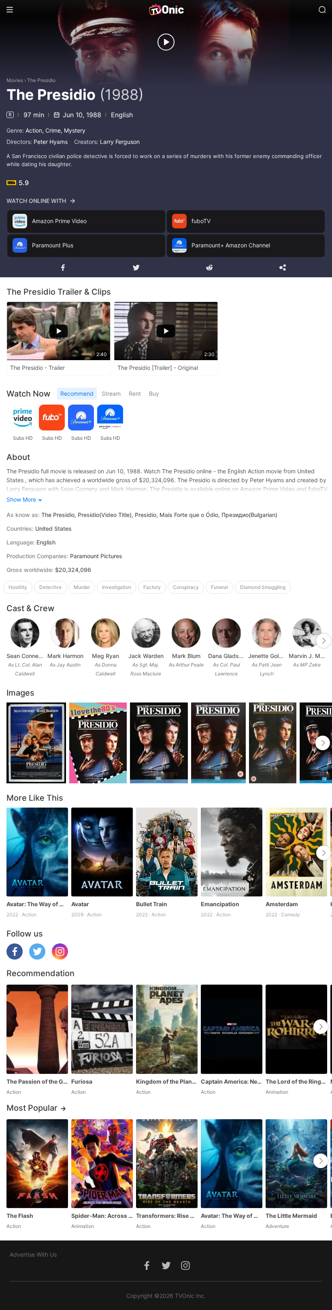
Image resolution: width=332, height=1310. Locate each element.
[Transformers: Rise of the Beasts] (167, 1163)
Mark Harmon (65, 655)
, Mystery (73, 130)
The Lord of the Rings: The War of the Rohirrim (296, 1081)
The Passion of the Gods (37, 1081)
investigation (116, 587)
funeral (219, 587)
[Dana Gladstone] (226, 633)
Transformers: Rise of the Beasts (167, 1215)
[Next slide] (323, 640)
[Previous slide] (11, 640)
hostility (18, 587)
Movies (14, 80)
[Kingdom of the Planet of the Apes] (167, 1029)
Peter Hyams (51, 141)
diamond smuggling (262, 587)
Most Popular (31, 1108)
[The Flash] (37, 1163)
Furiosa (81, 1081)
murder (82, 587)
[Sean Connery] (25, 633)
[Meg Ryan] (105, 633)
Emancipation (220, 904)
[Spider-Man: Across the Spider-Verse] (102, 1163)
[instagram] (60, 957)
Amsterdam (282, 904)
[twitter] (37, 957)
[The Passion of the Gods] (37, 1029)
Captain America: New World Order (231, 1081)
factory (152, 587)
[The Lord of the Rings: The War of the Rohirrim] (296, 1029)
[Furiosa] (102, 1029)
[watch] (166, 42)
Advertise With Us (33, 1254)
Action (34, 130)
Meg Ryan (105, 655)
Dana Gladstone (226, 655)
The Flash (19, 1215)
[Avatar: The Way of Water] (37, 852)
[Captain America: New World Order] (231, 1029)
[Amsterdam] (296, 852)
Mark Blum (186, 655)
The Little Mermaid (291, 1215)
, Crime (51, 130)
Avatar (80, 904)
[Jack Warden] (146, 633)
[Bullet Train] (167, 852)
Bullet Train (151, 904)
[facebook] (14, 957)
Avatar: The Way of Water (37, 904)
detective (50, 587)
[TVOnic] (166, 9)
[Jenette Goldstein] (266, 633)
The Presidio (41, 80)
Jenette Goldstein (266, 655)
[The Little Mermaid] (296, 1163)
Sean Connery (25, 655)
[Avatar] (102, 852)
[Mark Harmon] (65, 633)
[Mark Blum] (186, 633)
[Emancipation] (231, 852)
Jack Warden (146, 655)
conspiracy (186, 587)
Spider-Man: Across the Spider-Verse (102, 1215)
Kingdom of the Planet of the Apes (167, 1081)
